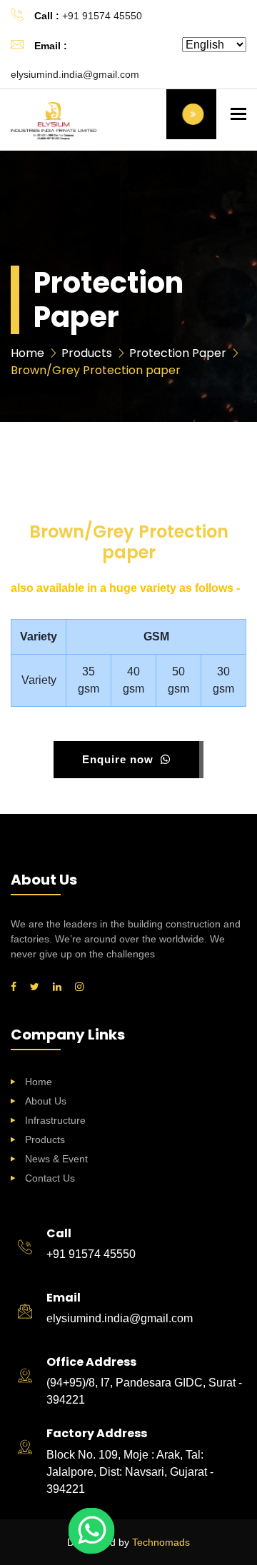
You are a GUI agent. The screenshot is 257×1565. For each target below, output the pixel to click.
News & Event (56, 1158)
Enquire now (119, 759)
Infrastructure (55, 1120)
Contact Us (50, 1178)
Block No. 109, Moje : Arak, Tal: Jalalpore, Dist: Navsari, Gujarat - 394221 (129, 1472)
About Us (45, 1101)
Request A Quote (191, 114)
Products (45, 1139)
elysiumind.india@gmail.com (75, 74)
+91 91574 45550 (102, 15)
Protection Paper (177, 353)
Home (38, 1081)
